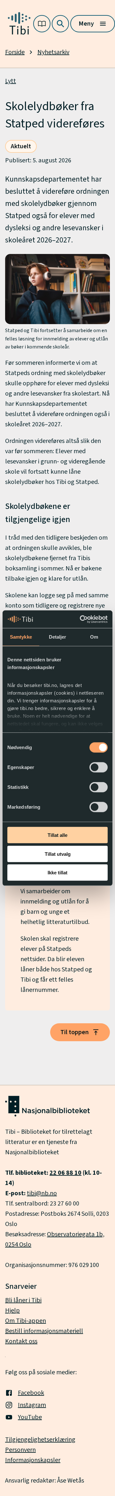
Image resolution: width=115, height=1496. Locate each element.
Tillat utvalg (58, 853)
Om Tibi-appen (25, 1320)
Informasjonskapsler (32, 1460)
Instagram (32, 1405)
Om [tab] (94, 637)
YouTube (30, 1417)
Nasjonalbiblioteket (32, 1152)
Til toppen (74, 1032)
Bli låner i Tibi (23, 1300)
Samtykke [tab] (21, 637)
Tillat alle (57, 835)
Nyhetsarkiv (53, 52)
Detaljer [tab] (57, 637)
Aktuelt (21, 146)
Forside (15, 52)
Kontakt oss (21, 1341)
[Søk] (60, 23)
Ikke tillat (57, 872)
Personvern (20, 1449)
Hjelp (12, 1310)
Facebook (31, 1392)
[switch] (98, 767)
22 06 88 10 (65, 1172)
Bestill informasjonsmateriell (44, 1331)
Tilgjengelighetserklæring (40, 1439)
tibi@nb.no (42, 1193)
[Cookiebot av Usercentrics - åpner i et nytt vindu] (81, 619)
